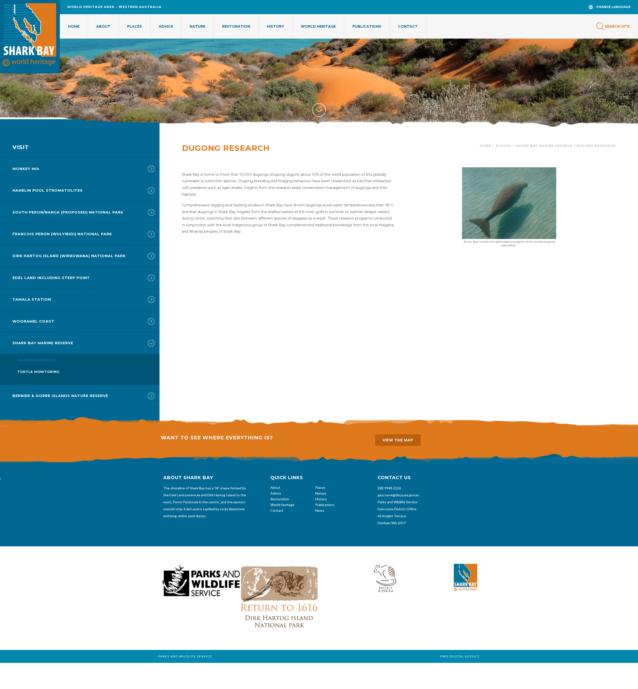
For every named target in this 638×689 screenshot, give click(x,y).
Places (134, 26)
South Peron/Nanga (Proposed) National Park (67, 212)
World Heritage (318, 26)
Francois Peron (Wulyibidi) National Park (62, 234)
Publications (366, 26)
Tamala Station (31, 299)
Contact (408, 26)
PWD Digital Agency (460, 656)
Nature (197, 26)
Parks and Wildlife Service (397, 502)
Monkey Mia (25, 169)
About (103, 26)
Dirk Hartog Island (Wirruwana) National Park (69, 256)
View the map (398, 440)
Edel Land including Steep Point (51, 278)
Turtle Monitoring (38, 372)
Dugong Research (36, 360)
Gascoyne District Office (397, 509)
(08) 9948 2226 (389, 488)
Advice (166, 26)
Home (74, 26)
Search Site (617, 26)
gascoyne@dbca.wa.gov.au (398, 495)
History (275, 26)
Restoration (236, 26)
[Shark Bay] (30, 36)
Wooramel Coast (33, 321)
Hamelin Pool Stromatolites (47, 190)
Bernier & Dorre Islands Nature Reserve (60, 396)
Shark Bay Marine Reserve (544, 146)
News (319, 510)
